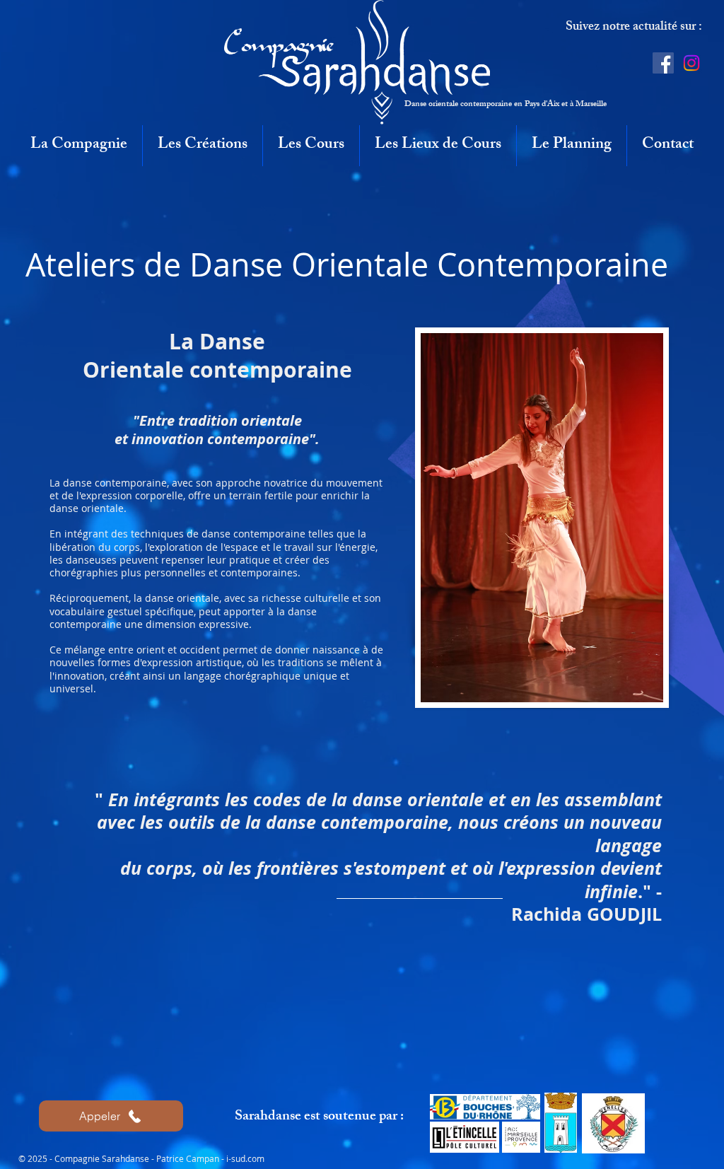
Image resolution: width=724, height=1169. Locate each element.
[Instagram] (691, 63)
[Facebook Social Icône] (663, 63)
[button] (79, 145)
